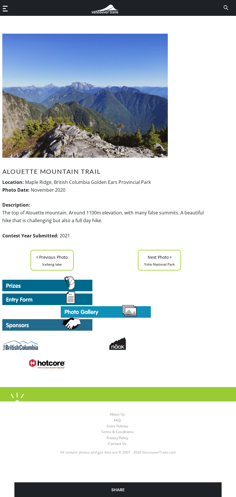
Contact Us (117, 443)
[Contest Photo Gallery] (106, 311)
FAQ (117, 420)
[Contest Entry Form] (106, 298)
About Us (117, 414)
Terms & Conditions (117, 431)
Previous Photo (52, 260)
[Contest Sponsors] (106, 324)
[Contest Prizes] (106, 283)
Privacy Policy (117, 437)
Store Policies (117, 426)
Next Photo (159, 260)
